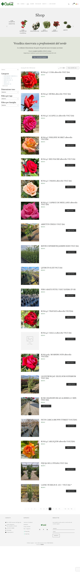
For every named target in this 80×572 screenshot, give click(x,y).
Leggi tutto (70, 78)
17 (53, 509)
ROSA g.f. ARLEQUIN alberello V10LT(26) (58, 441)
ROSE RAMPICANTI (44, 31)
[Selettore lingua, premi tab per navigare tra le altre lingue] (77, 4)
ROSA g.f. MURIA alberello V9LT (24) (56, 94)
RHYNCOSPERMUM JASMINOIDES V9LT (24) (60, 246)
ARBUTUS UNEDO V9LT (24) (53, 224)
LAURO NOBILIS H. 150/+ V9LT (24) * (56, 485)
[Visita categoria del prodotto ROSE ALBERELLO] (56, 24)
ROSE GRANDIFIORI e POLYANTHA (23, 32)
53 (65, 509)
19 (59, 509)
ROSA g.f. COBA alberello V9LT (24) (55, 72)
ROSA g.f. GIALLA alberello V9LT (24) (56, 333)
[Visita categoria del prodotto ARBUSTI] (67, 24)
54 (68, 509)
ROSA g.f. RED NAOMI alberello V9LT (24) (58, 159)
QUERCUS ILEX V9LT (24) (51, 268)
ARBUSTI (65, 30)
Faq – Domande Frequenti (40, 57)
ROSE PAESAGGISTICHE (34, 31)
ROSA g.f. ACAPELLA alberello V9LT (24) (57, 116)
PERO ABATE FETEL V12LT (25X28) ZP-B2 (58, 289)
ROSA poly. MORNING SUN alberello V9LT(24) (56, 355)
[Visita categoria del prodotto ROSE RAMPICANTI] (45, 24)
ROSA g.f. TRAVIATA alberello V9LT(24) (57, 311)
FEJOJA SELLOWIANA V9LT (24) (54, 463)
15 (46, 509)
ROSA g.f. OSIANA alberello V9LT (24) (56, 181)
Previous (25, 509)
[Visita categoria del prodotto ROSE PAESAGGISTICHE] (35, 24)
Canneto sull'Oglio (16, 522)
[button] (73, 4)
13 (40, 509)
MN (20, 522)
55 (71, 509)
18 (56, 509)
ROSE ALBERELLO (55, 31)
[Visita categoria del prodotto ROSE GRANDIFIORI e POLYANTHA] (24, 24)
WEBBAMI (42, 544)
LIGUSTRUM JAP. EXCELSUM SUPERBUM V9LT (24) (58, 377)
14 (43, 509)
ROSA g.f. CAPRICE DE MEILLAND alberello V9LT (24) (59, 203)
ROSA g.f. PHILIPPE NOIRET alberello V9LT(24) (56, 138)
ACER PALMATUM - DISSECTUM (12, 22)
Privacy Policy (27, 531)
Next (74, 509)
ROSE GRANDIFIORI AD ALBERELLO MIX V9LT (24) (58, 399)
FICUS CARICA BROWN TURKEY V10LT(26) (59, 420)
